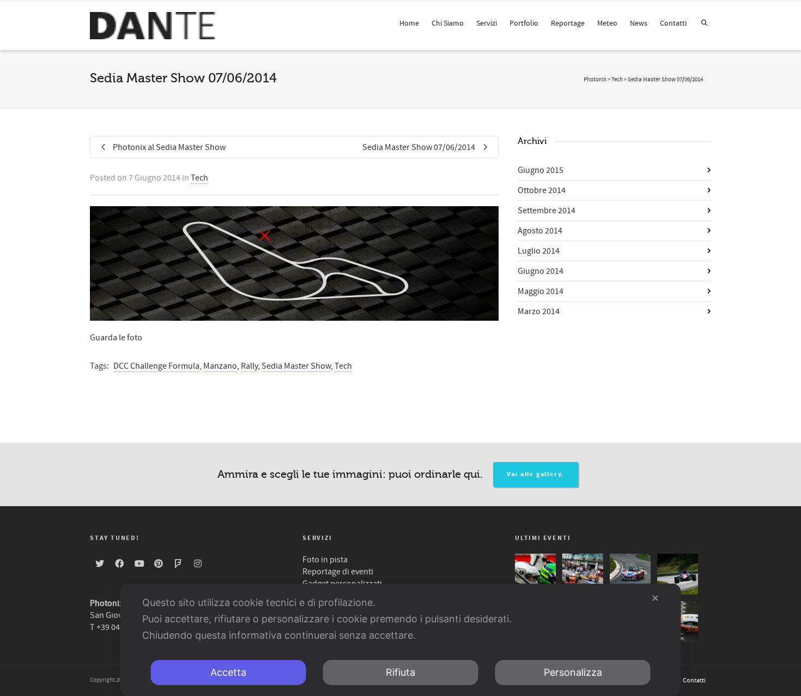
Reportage (568, 23)
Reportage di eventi (337, 571)
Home (409, 23)
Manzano (220, 366)
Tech (199, 177)
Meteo (607, 23)
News (638, 23)
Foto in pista (325, 559)
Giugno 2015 (540, 170)
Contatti (673, 23)
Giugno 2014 (540, 271)
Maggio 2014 (540, 291)
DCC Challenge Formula (156, 366)
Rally (249, 366)
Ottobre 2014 (542, 190)
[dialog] (400, 640)
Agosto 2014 (540, 230)
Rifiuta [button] (400, 672)
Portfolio (523, 23)
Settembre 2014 (546, 210)
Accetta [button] (228, 672)
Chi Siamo (448, 23)
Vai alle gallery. (536, 474)
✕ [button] (655, 598)
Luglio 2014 (539, 250)
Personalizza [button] (573, 672)
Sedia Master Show (296, 366)
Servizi (486, 23)
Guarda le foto (116, 337)
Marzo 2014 (539, 311)
